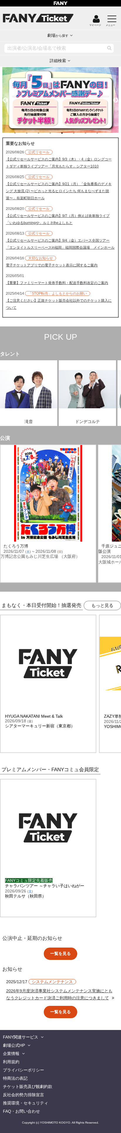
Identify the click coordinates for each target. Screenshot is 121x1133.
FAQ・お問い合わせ (21, 1111)
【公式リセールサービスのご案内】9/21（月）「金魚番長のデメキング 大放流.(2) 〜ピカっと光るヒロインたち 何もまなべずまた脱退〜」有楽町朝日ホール (59, 191)
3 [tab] (44, 133)
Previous (5, 97)
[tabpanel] (60, 100)
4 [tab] (56, 133)
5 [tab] (67, 133)
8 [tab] (103, 133)
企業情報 (11, 1053)
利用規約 (11, 1061)
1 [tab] (20, 133)
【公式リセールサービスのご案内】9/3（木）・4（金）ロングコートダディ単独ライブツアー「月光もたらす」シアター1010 (59, 162)
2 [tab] (32, 133)
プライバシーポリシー (23, 1070)
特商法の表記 (15, 1078)
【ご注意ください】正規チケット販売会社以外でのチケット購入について (59, 304)
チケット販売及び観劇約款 (27, 1086)
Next (116, 97)
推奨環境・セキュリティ (25, 1103)
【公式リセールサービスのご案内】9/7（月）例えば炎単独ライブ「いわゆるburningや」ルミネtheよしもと (58, 219)
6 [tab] (79, 133)
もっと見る (102, 605)
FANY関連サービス (20, 1037)
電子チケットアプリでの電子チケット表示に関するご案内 (52, 265)
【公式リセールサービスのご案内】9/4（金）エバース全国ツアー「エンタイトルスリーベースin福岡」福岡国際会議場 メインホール (60, 244)
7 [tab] (91, 133)
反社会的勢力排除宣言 (23, 1094)
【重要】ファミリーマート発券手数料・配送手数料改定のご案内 (57, 283)
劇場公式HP (14, 1045)
